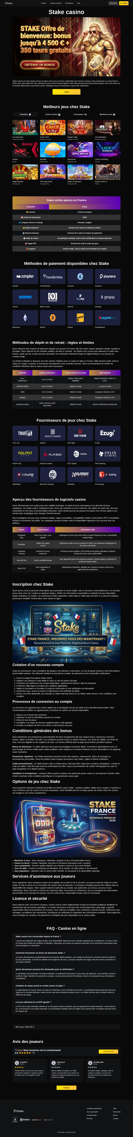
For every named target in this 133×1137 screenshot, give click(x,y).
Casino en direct (51, 114)
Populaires (24, 114)
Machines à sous (106, 114)
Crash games (79, 114)
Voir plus (66, 1088)
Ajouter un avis (108, 1051)
